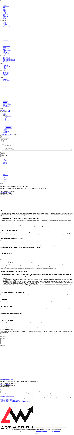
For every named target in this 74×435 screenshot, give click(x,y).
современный (5, 35)
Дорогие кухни (6, 74)
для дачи (4, 90)
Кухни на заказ (8, 116)
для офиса (5, 93)
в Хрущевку (5, 87)
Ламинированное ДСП (7, 43)
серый (4, 15)
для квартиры (5, 86)
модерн (4, 32)
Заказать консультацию (5, 135)
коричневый (5, 16)
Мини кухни (5, 79)
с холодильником (6, 106)
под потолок (5, 101)
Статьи (4, 130)
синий (4, 8)
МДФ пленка (5, 45)
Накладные (5, 68)
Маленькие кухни (6, 80)
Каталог (2, 109)
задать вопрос (3, 345)
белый (4, 7)
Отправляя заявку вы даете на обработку (14, 151)
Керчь (4, 169)
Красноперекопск (6, 170)
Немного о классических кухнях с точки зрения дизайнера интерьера (16, 204)
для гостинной (6, 89)
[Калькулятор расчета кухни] (6, 0)
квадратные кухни (6, 105)
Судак (4, 177)
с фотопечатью (6, 6)
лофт (4, 34)
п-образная (5, 24)
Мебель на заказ (8, 117)
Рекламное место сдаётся (6, 134)
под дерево (5, 5)
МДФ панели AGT (6, 46)
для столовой (5, 92)
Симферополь (5, 176)
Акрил (4, 51)
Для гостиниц (8, 127)
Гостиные (7, 123)
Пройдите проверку (5, 143)
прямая (4, 22)
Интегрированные (6, 66)
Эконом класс (5, 73)
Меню (8, 111)
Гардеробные (7, 120)
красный (4, 13)
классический (5, 33)
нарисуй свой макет (4, 200)
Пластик (4, 47)
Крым (4, 171)
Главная (4, 113)
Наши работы (5, 129)
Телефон (2, 139)
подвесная (5, 102)
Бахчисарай (5, 162)
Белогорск (5, 163)
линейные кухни (6, 103)
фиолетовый (5, 14)
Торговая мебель (8, 128)
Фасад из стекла (6, 53)
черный (4, 9)
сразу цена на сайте (4, 197)
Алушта (4, 159)
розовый (4, 18)
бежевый (4, 12)
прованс (4, 36)
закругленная (5, 28)
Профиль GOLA (6, 67)
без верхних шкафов (7, 104)
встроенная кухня (6, 97)
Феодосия (5, 179)
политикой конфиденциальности (41, 431)
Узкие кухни (5, 81)
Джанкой (4, 165)
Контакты (5, 132)
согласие (13, 151)
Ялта (2, 154)
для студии (5, 88)
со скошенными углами (7, 27)
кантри (4, 37)
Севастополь (5, 175)
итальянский (5, 40)
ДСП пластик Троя (6, 57)
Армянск (4, 160)
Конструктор (7, 131)
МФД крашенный (6, 48)
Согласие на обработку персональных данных (9, 390)
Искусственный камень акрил (9, 59)
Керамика (5, 52)
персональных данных (24, 151)
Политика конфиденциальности (6, 389)
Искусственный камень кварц (9, 60)
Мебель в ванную (8, 122)
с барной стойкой (6, 26)
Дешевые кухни (6, 72)
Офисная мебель (8, 126)
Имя (1, 140)
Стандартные (5, 65)
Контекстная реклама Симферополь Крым (21, 401)
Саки (4, 174)
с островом (5, 25)
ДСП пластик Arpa (6, 58)
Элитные (4, 75)
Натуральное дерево (7, 50)
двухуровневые (6, 100)
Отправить (3, 152)
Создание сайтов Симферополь (6, 401)
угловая (4, 23)
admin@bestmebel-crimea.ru (5, 384)
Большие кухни (6, 82)
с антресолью (5, 98)
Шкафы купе (7, 118)
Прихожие (7, 119)
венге (4, 17)
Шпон (4, 49)
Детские (6, 121)
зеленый (4, 11)
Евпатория (5, 167)
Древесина (5, 61)
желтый (4, 10)
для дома (4, 91)
